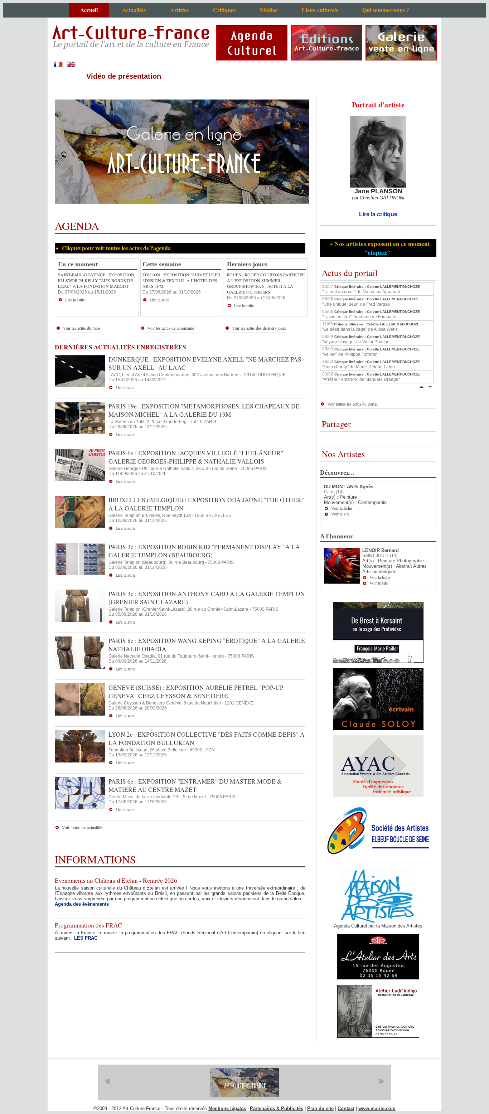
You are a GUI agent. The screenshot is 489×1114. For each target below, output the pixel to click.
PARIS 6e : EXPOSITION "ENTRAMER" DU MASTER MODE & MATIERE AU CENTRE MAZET (195, 785)
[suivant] (381, 1081)
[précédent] (107, 1081)
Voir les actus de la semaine (170, 328)
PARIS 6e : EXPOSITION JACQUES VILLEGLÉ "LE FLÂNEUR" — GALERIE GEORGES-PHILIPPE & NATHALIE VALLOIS (199, 457)
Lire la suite (75, 299)
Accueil (89, 10)
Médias (268, 10)
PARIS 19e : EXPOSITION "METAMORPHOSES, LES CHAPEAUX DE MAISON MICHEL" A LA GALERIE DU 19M (204, 410)
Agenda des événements (82, 904)
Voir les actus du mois (82, 328)
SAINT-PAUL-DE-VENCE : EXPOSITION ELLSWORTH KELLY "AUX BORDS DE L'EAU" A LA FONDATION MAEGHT (96, 280)
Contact (346, 1108)
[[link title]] (244, 1082)
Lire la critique (378, 214)
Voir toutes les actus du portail (352, 404)
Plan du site (320, 1108)
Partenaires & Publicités (276, 1108)
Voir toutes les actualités (82, 827)
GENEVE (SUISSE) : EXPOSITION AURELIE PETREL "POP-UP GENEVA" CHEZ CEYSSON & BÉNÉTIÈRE (196, 691)
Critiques (224, 10)
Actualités (134, 10)
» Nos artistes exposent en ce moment (379, 248)
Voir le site (340, 514)
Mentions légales (227, 1108)
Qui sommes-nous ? (385, 10)
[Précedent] (421, 386)
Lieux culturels (320, 10)
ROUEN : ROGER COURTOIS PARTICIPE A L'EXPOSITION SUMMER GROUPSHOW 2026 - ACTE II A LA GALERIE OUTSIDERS (266, 283)
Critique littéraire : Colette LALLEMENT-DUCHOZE (371, 289)
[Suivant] (430, 386)
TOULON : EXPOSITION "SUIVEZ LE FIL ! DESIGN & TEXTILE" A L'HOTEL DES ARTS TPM (181, 280)
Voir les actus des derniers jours (259, 328)
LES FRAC (85, 938)
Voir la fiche (341, 508)
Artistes (179, 10)
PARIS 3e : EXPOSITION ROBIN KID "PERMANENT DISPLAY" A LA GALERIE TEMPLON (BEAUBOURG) (204, 551)
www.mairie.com (377, 1108)
